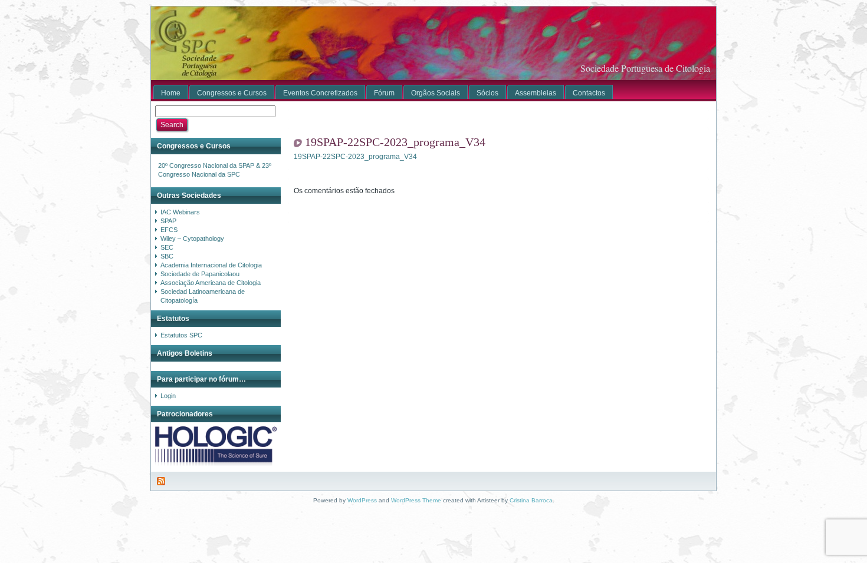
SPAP (168, 220)
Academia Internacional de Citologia (211, 265)
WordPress (362, 500)
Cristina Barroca (531, 500)
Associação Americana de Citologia (210, 282)
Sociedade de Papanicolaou (199, 273)
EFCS (169, 229)
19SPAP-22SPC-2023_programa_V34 (395, 141)
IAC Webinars (180, 212)
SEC (166, 247)
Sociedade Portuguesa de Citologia (645, 68)
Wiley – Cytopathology (192, 238)
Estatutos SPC (181, 335)
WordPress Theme (416, 500)
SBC (166, 256)
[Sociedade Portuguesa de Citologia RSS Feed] (161, 481)
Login (168, 395)
